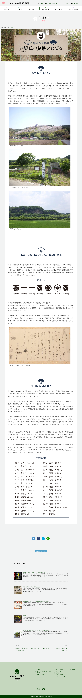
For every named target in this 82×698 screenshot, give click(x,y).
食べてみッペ (59, 674)
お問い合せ (72, 669)
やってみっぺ (33, 8)
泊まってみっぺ (73, 8)
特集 (12, 27)
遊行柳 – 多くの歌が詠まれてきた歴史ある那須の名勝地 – (36, 630)
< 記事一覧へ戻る (41, 551)
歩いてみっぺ (19, 8)
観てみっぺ (46, 8)
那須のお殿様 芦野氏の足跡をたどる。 (32, 587)
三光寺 (24, 615)
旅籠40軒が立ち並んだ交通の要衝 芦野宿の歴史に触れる (36, 601)
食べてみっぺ (59, 8)
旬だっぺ (6, 8)
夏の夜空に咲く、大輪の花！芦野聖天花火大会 (34, 572)
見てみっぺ (59, 673)
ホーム (41, 3)
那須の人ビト (76, 3)
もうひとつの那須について (53, 3)
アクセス (66, 3)
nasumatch (40, 696)
